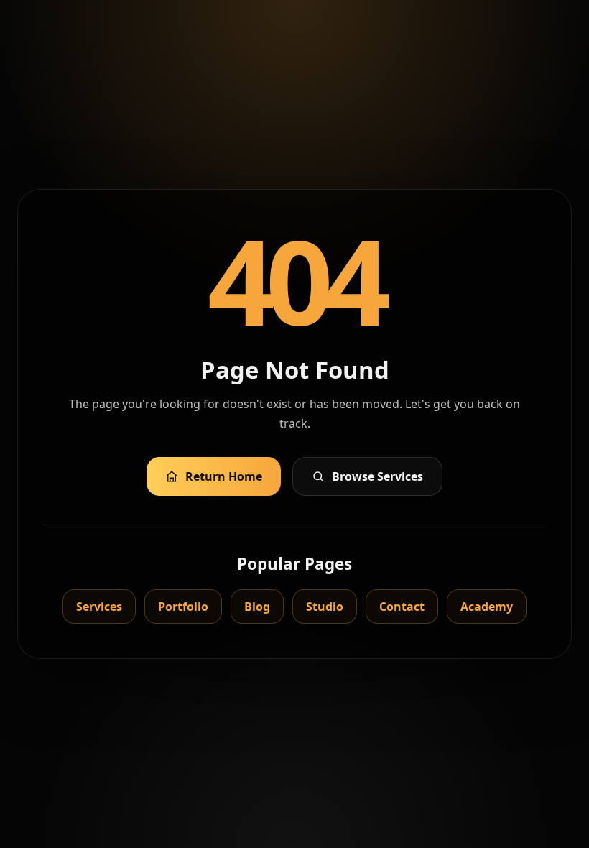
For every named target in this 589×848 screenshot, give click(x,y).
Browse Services (377, 476)
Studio (324, 606)
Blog (257, 606)
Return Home (223, 476)
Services (99, 606)
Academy (486, 606)
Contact (402, 606)
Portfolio (183, 606)
